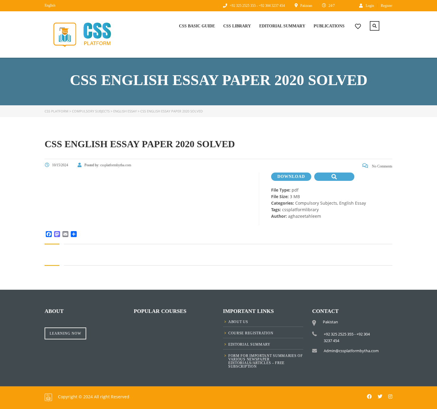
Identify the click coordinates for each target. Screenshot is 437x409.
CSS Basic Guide (197, 26)
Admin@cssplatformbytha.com (351, 350)
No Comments (381, 166)
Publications (329, 26)
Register (386, 5)
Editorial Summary (282, 26)
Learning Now (65, 333)
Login (370, 5)
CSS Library (237, 26)
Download (291, 176)
